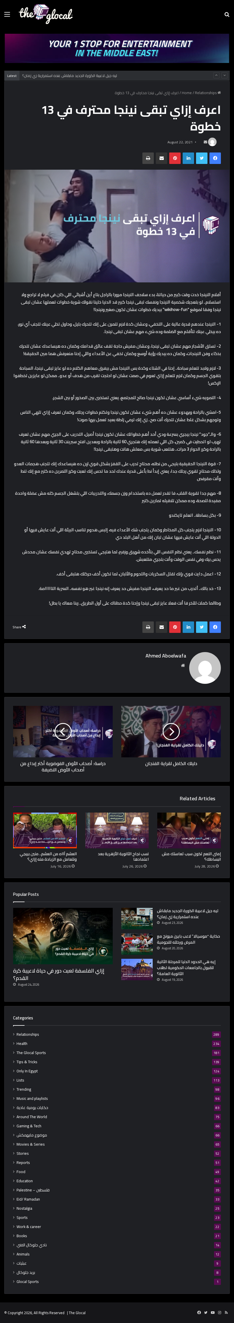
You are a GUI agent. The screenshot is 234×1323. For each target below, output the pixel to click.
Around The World (32, 1117)
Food (21, 1172)
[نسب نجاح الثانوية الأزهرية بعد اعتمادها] (117, 831)
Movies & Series (31, 1144)
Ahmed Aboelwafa (166, 655)
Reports (23, 1163)
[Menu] (7, 16)
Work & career (29, 1227)
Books (22, 1236)
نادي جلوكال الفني (32, 1245)
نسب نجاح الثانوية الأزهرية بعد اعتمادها (123, 856)
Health (22, 1044)
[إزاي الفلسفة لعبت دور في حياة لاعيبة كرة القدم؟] (63, 936)
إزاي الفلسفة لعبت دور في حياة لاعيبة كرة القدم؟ (58, 974)
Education (25, 1181)
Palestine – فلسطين (33, 1190)
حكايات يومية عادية (32, 1108)
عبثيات (22, 1263)
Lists (20, 1080)
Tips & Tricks (27, 1062)
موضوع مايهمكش (32, 1135)
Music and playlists (32, 1099)
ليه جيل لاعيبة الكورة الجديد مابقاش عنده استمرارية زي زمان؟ (69, 75)
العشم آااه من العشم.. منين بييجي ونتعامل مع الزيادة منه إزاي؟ (48, 856)
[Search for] (227, 16)
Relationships (206, 92)
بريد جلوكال (26, 1272)
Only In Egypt (27, 1071)
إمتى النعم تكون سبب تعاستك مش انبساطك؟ (191, 856)
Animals (23, 1254)
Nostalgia (24, 1208)
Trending (24, 1089)
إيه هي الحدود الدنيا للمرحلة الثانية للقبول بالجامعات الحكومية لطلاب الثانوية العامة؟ (186, 967)
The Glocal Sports (31, 1053)
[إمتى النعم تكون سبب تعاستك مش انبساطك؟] (189, 831)
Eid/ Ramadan (28, 1199)
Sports (22, 1218)
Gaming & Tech (29, 1126)
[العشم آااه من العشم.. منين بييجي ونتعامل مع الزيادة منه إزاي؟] (45, 831)
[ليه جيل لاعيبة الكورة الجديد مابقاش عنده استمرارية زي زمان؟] (137, 918)
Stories (23, 1153)
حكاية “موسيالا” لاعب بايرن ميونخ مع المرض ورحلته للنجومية (188, 939)
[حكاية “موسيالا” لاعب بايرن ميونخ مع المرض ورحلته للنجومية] (137, 944)
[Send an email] (205, 142)
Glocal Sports (28, 1282)
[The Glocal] (46, 14)
